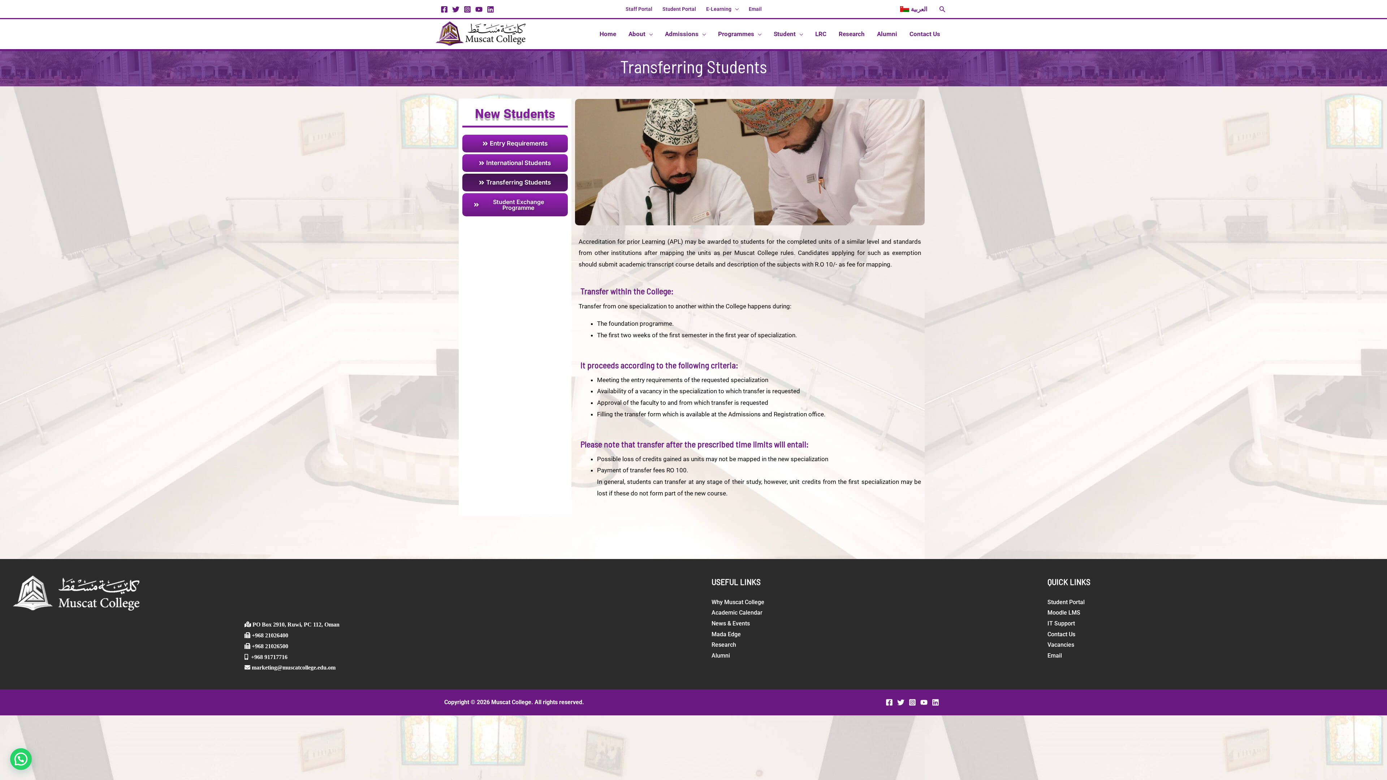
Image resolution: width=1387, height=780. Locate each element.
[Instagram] (467, 9)
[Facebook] (444, 9)
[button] (914, 9)
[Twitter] (455, 9)
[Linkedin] (490, 9)
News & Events (731, 623)
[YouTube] (479, 9)
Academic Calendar (737, 612)
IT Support (1061, 623)
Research (724, 644)
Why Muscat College (738, 602)
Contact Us (1061, 634)
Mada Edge (726, 634)
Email (1054, 655)
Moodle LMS (1063, 612)
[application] (735, 9)
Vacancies (1060, 644)
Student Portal (1066, 602)
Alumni (721, 655)
